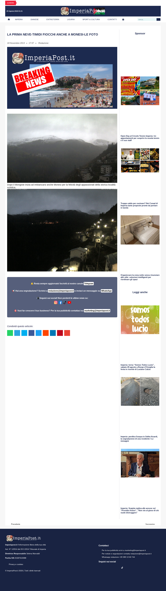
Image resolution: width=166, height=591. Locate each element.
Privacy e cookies (16, 564)
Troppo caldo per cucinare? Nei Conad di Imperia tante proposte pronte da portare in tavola (139, 205)
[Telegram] (152, 11)
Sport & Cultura (91, 19)
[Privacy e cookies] (6, 562)
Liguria (71, 19)
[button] (10, 333)
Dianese (35, 19)
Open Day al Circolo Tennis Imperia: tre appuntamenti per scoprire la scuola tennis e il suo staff (140, 138)
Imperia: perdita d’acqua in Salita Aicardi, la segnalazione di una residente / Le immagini (139, 438)
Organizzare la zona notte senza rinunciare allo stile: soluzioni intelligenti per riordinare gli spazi (140, 277)
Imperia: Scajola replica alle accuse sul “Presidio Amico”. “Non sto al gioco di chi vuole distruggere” (140, 510)
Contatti (112, 19)
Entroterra (52, 19)
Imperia (19, 19)
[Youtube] (146, 11)
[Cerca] (158, 19)
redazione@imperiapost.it (61, 291)
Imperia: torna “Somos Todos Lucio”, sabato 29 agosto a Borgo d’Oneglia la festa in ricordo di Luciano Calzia (138, 367)
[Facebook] (136, 11)
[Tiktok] (157, 11)
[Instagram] (141, 11)
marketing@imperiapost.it (97, 311)
